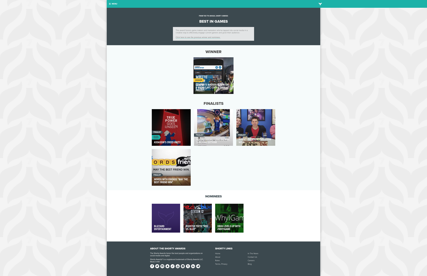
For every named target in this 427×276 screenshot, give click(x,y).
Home (217, 253)
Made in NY (155, 262)
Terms (217, 264)
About (217, 257)
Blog (250, 264)
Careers (251, 260)
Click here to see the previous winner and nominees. (198, 37)
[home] (320, 4)
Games (198, 60)
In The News (253, 253)
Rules (217, 260)
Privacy (224, 264)
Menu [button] (114, 4)
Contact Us (252, 257)
